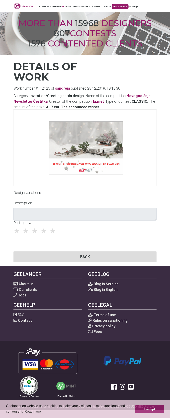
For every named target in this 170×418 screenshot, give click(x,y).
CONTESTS (45, 6)
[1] (17, 230)
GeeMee (56, 6)
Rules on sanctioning (110, 320)
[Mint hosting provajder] (66, 386)
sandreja (62, 88)
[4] (44, 230)
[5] (53, 230)
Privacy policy (103, 326)
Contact (24, 320)
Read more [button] (32, 411)
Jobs (21, 295)
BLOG (68, 6)
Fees (97, 331)
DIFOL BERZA (120, 6)
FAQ (20, 315)
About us (26, 284)
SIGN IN (107, 6)
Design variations (27, 192)
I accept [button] (149, 409)
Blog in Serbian (106, 284)
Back (85, 257)
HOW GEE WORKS (81, 6)
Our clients (27, 289)
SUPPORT (96, 6)
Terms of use (104, 315)
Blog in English (105, 289)
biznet (98, 101)
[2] (26, 230)
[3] (35, 230)
